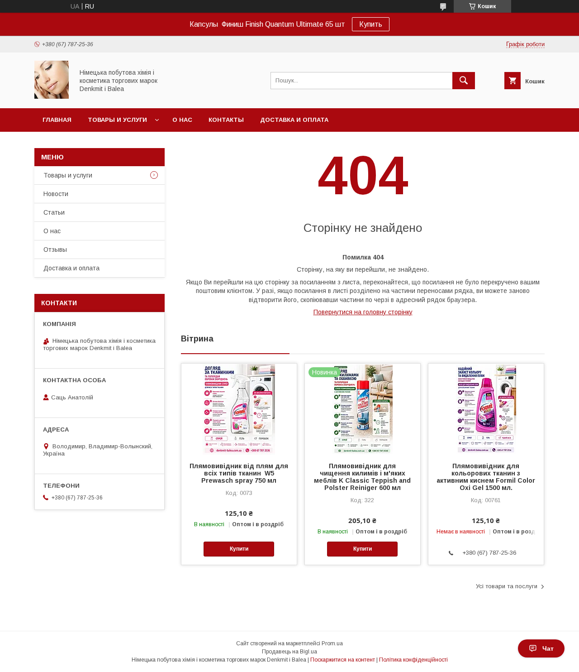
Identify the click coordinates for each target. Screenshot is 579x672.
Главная (57, 119)
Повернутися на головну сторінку (363, 312)
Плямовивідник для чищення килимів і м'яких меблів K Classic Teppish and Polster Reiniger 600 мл (362, 476)
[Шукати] (463, 80)
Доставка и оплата (294, 119)
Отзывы (55, 249)
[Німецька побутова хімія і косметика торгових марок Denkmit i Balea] (51, 96)
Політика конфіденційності (413, 660)
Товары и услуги (117, 119)
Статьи (54, 212)
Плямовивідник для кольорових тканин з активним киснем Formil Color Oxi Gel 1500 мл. (486, 476)
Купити (239, 549)
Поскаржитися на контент (342, 660)
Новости (55, 193)
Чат (548, 648)
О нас (182, 119)
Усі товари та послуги (506, 586)
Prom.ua (332, 643)
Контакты (226, 119)
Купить (370, 24)
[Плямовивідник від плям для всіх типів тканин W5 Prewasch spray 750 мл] (239, 409)
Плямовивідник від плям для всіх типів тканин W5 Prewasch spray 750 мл (239, 473)
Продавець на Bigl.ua (289, 651)
